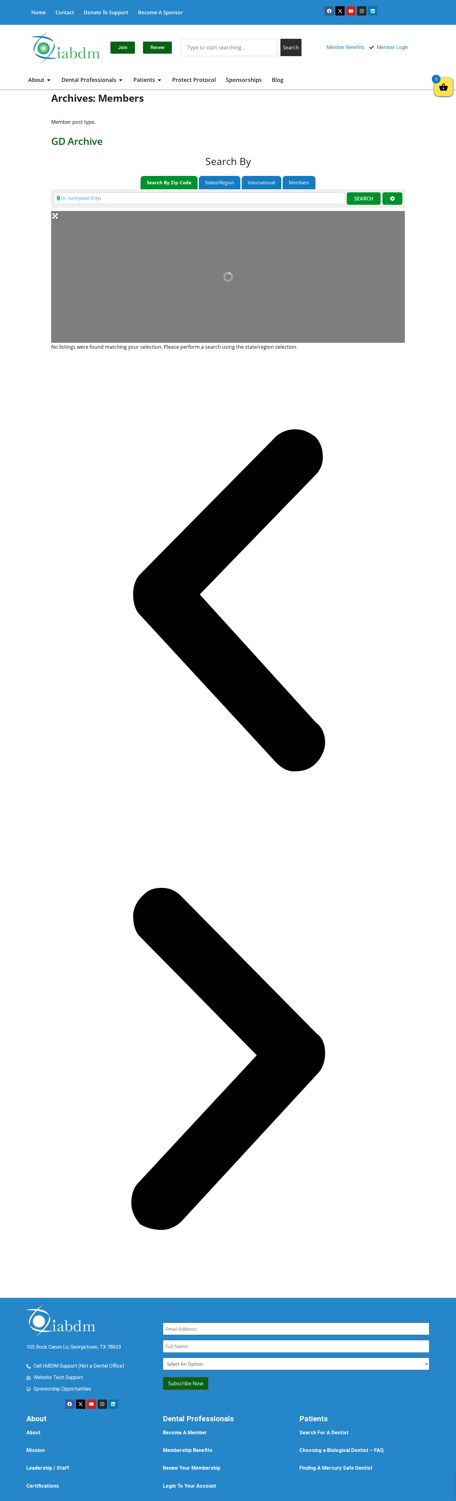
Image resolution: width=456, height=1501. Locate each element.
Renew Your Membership (191, 1468)
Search (363, 198)
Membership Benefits (187, 1450)
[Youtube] (350, 11)
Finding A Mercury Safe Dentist (336, 1468)
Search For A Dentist (324, 1433)
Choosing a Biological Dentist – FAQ (341, 1450)
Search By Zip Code (169, 182)
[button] (228, 601)
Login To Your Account (189, 1486)
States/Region (219, 182)
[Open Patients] (159, 80)
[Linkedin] (372, 11)
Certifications (42, 1486)
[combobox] (229, 47)
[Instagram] (361, 11)
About (33, 1433)
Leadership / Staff (47, 1468)
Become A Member (185, 1433)
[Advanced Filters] (392, 198)
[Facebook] (329, 11)
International (261, 182)
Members (299, 182)
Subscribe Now (185, 1383)
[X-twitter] (340, 11)
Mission (35, 1450)
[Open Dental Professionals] (120, 80)
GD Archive (77, 141)
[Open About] (48, 80)
